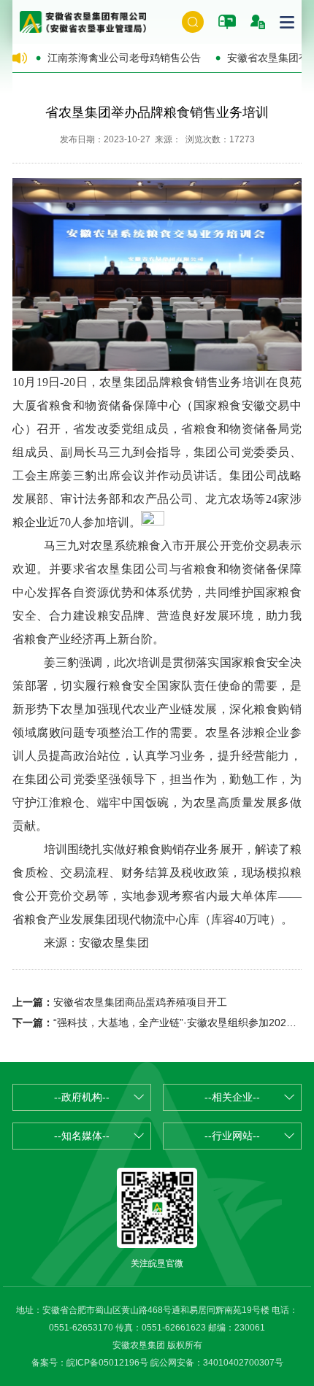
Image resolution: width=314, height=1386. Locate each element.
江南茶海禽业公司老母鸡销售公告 (124, 57)
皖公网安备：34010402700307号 (216, 1363)
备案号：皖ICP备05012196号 (89, 1363)
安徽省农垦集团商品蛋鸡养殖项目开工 (140, 1002)
